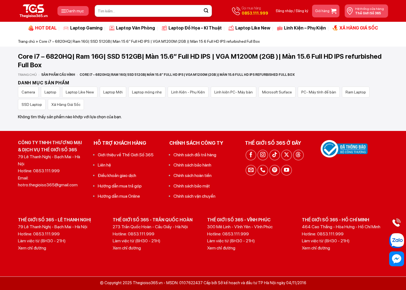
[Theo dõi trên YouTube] (286, 170)
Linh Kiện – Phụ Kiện (305, 28)
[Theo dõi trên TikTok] (274, 155)
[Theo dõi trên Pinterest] (274, 170)
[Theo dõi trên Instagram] (262, 155)
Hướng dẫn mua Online (119, 196)
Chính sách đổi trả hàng (194, 154)
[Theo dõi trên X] (286, 155)
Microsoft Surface (277, 92)
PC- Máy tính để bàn (318, 92)
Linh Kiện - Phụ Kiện (188, 92)
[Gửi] (206, 11)
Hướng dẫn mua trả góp (120, 186)
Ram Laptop (356, 92)
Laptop (50, 92)
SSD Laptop (32, 104)
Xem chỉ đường (32, 248)
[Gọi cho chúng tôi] (262, 170)
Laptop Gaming (86, 28)
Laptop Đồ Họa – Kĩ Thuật (195, 28)
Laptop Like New (252, 28)
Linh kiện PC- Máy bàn (233, 92)
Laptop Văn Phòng (135, 28)
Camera (28, 92)
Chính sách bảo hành (192, 165)
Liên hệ (104, 165)
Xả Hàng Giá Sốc (65, 104)
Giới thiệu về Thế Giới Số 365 (126, 154)
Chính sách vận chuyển (194, 196)
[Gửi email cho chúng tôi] (251, 170)
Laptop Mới (113, 92)
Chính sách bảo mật (191, 186)
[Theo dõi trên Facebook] (251, 155)
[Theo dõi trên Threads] (298, 155)
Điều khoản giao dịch (117, 175)
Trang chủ (26, 41)
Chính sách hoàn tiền (192, 175)
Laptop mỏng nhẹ (147, 92)
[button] (73, 11)
